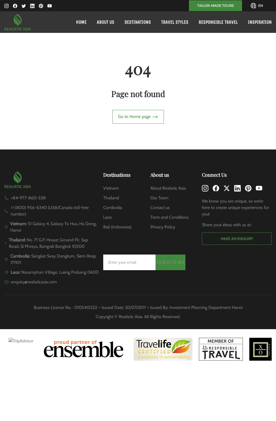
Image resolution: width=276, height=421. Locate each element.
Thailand (111, 197)
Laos (107, 217)
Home (81, 22)
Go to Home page (135, 116)
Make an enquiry (237, 238)
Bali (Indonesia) (117, 226)
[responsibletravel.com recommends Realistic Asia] (221, 349)
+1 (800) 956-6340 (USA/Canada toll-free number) (50, 211)
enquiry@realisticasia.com (34, 281)
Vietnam (111, 188)
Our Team (159, 197)
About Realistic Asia (168, 188)
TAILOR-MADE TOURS (215, 6)
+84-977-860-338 (28, 197)
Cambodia (112, 207)
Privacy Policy (162, 226)
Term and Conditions (169, 217)
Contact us (160, 207)
